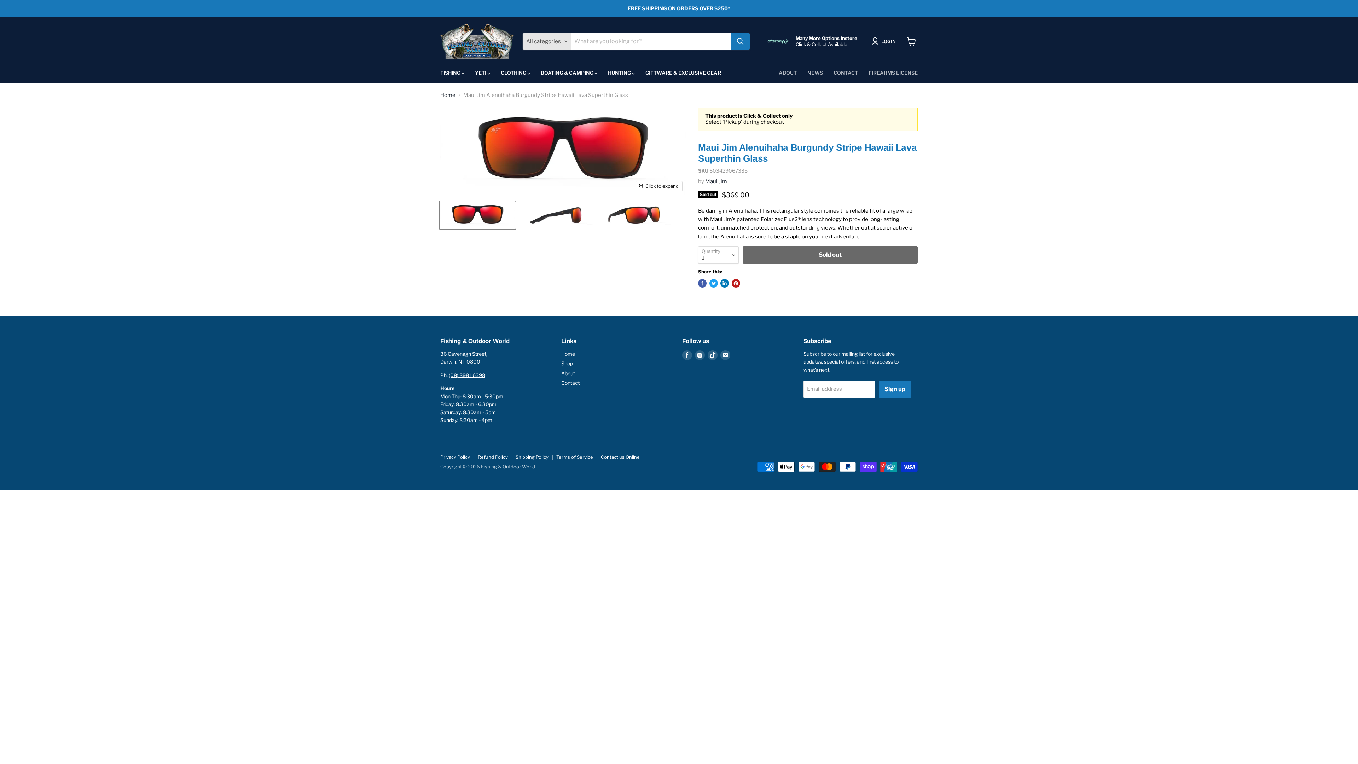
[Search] (740, 41)
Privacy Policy (455, 457)
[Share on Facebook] (702, 283)
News (815, 73)
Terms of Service (574, 457)
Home (447, 95)
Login (888, 41)
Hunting (620, 73)
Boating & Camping (567, 73)
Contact (846, 73)
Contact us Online (620, 457)
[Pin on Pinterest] (736, 283)
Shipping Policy (532, 457)
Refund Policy (493, 457)
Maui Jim (716, 181)
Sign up (894, 389)
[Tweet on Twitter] (713, 283)
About (788, 73)
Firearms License (893, 73)
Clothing (514, 73)
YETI (481, 73)
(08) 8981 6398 (467, 375)
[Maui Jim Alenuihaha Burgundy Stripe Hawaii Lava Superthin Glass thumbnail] (478, 215)
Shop (567, 363)
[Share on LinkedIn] (724, 283)
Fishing (451, 73)
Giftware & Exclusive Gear (683, 73)
